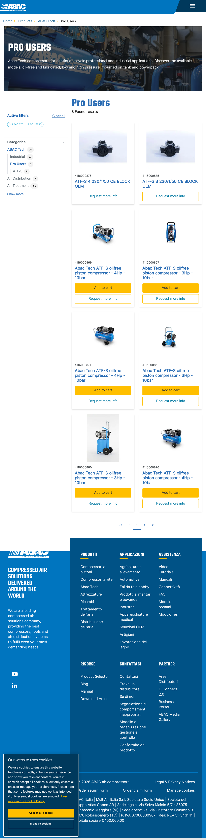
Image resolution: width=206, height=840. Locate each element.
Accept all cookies (41, 813)
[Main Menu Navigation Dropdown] (192, 6)
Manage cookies (181, 790)
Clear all (58, 116)
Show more (15, 194)
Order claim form (137, 790)
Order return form (92, 790)
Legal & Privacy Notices (175, 782)
